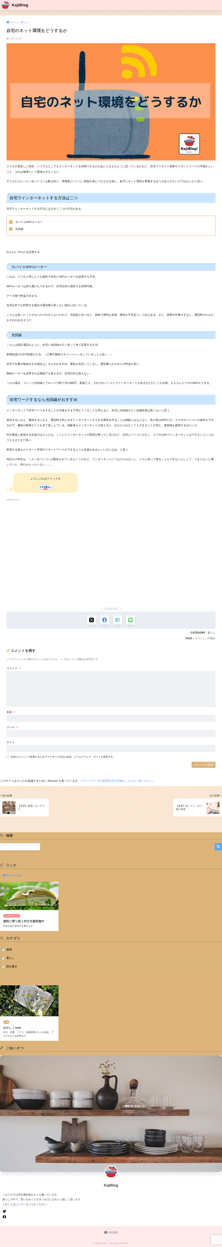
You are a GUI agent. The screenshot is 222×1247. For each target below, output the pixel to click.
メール (12, 727)
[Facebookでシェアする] (104, 620)
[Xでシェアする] (91, 620)
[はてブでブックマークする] (117, 620)
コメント (14, 668)
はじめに (20, 1204)
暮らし (211, 632)
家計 (212, 638)
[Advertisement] (104, 552)
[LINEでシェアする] (130, 620)
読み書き (11, 966)
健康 (9, 949)
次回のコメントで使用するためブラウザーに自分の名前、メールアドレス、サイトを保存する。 (63, 756)
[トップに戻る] (4, 1223)
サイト (11, 742)
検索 (218, 846)
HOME (113, 1232)
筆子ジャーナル (12, 875)
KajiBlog (19, 5)
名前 (11, 712)
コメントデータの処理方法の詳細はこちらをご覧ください (116, 780)
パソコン (202, 638)
